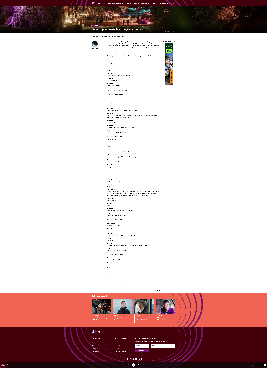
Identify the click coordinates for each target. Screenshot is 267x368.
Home (99, 3)
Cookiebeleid (168, 359)
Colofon (117, 345)
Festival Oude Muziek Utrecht (161, 3)
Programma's (111, 3)
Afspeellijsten (120, 3)
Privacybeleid (110, 359)
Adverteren (118, 342)
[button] (128, 365)
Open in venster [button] (260, 365)
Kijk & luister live (96, 348)
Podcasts (137, 3)
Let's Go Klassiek (150, 56)
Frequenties (95, 342)
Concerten (129, 3)
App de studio (145, 3)
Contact (117, 348)
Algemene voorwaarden (99, 359)
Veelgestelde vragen (121, 351)
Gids (104, 3)
